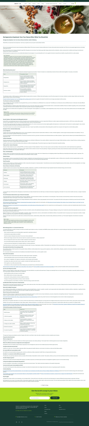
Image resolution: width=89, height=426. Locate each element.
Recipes (45, 413)
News (45, 411)
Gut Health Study (47, 409)
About (45, 407)
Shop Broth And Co (62, 409)
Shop (45, 405)
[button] (72, 3)
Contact (60, 407)
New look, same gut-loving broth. (33, 0)
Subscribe (55, 397)
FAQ (59, 405)
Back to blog (45, 385)
